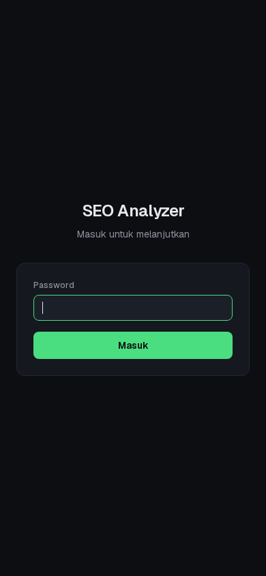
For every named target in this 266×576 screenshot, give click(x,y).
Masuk (133, 345)
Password (53, 285)
